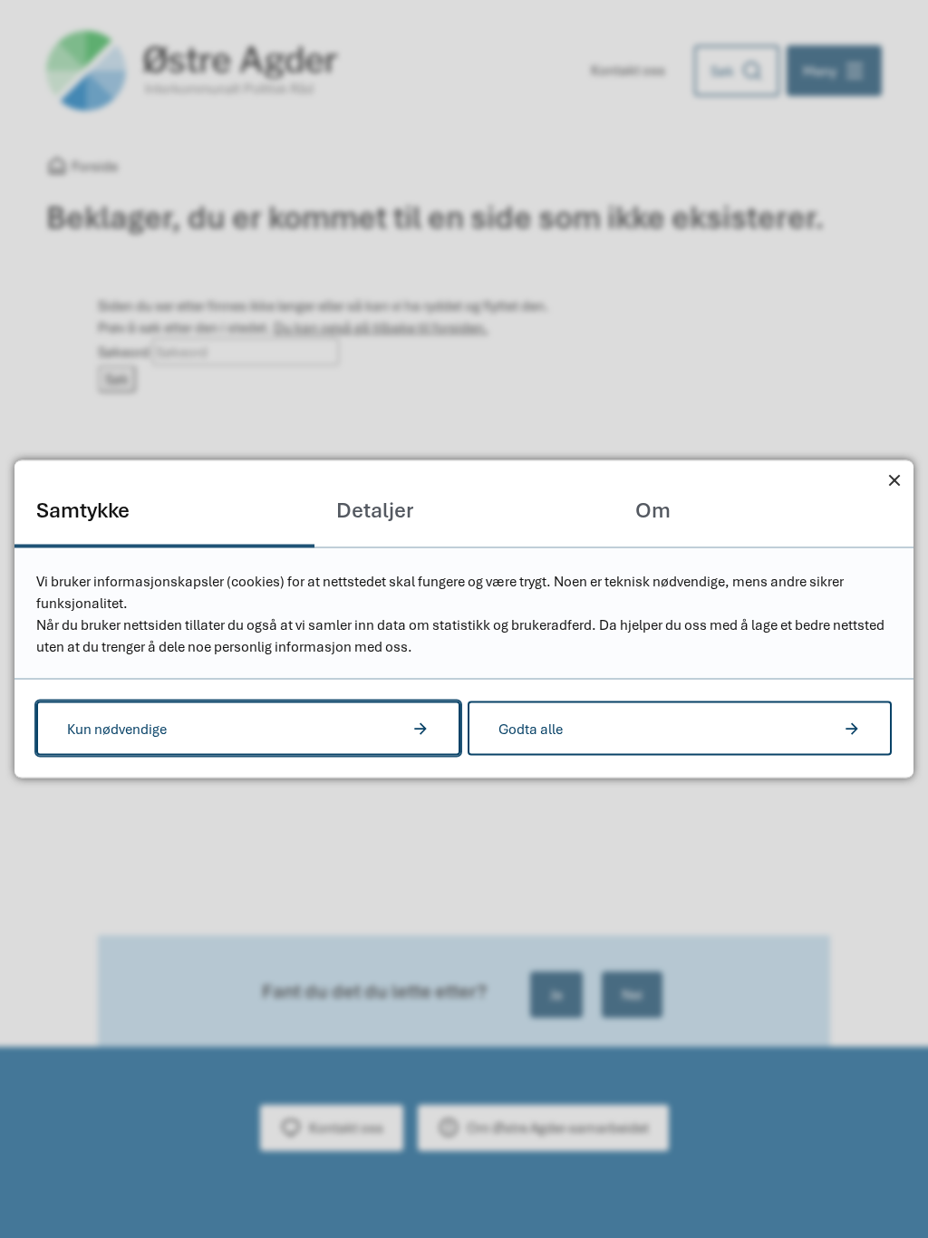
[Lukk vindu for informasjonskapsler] (894, 480)
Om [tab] (653, 510)
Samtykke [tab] (83, 510)
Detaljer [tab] (374, 510)
